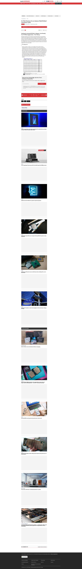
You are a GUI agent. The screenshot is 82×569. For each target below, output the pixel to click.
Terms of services (33, 86)
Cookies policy (53, 560)
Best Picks (23, 3)
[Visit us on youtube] (50, 1)
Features (23, 24)
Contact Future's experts (34, 560)
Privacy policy (43, 560)
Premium (56, 3)
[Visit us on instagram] (49, 1)
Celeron (28, 101)
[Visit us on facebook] (46, 1)
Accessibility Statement (25, 562)
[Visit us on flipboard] (52, 1)
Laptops (40, 3)
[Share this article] (22, 30)
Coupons (52, 3)
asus (25, 101)
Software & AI (48, 3)
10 (36, 95)
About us (42, 562)
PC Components (33, 3)
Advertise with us (33, 562)
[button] (60, 1)
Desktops (43, 3)
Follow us (41, 30)
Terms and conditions (25, 560)
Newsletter (45, 30)
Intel (22, 101)
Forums (60, 3)
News (37, 3)
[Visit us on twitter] (48, 1)
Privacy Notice (26, 86)
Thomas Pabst (28, 24)
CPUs (27, 3)
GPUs (29, 3)
